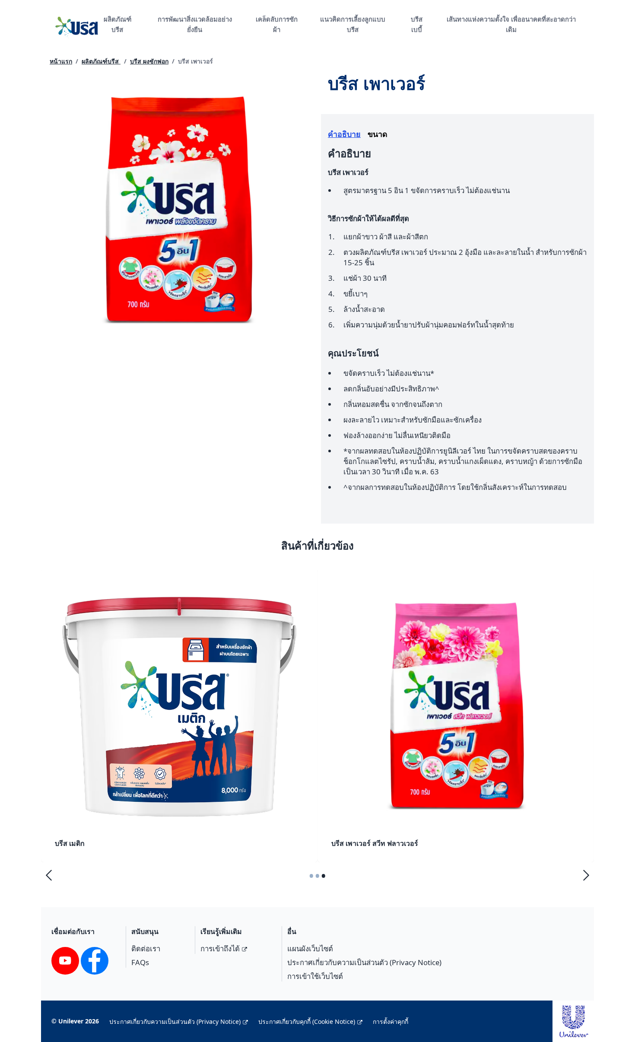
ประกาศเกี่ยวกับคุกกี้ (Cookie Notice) (306, 1021)
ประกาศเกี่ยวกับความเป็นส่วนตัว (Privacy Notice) (364, 962)
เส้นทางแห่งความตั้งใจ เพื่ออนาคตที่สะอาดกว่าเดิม (511, 24)
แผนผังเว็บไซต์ (310, 948)
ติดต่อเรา (145, 948)
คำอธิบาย (344, 134)
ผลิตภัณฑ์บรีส (117, 24)
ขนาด (377, 134)
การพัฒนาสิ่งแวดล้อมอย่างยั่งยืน (195, 24)
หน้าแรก (61, 61)
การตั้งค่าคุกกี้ (390, 1021)
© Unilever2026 (75, 1021)
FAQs (140, 962)
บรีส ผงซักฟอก (149, 61)
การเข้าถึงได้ (220, 948)
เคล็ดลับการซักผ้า (277, 24)
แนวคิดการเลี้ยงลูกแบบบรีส (352, 24)
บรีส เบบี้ (416, 24)
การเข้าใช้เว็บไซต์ (315, 976)
